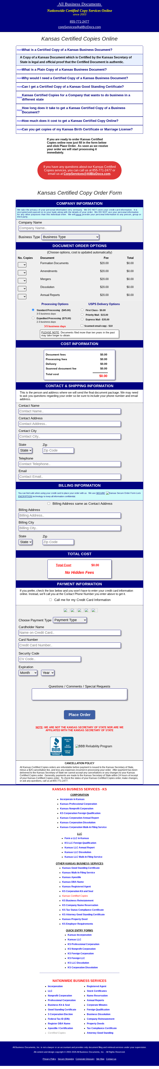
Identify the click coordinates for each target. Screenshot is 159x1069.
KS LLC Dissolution (78, 962)
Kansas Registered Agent (76, 886)
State (22, 445)
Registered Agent (96, 986)
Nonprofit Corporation (60, 995)
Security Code (29, 653)
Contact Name (29, 405)
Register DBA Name (59, 1023)
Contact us (111, 1059)
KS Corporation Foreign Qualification (80, 813)
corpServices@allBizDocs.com (79, 27)
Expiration (26, 667)
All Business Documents (79, 4)
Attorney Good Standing (100, 1033)
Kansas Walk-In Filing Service (78, 872)
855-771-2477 (79, 21)
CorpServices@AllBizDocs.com (87, 173)
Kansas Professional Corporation (78, 804)
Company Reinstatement (100, 1019)
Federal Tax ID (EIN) (59, 1019)
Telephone (26, 458)
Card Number (28, 640)
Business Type (29, 237)
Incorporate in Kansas (72, 799)
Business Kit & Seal (59, 1005)
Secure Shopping (66, 1059)
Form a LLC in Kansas (77, 838)
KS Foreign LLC (76, 958)
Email (23, 471)
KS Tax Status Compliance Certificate (83, 910)
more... (20, 50)
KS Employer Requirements (77, 923)
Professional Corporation (62, 1000)
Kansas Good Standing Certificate (81, 868)
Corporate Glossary (85, 1059)
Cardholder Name (31, 627)
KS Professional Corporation (83, 944)
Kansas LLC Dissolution (78, 852)
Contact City (28, 431)
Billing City (26, 522)
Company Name (30, 222)
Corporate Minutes (97, 1005)
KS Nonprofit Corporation (82, 949)
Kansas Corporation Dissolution (77, 822)
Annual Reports (95, 1000)
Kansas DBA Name (73, 882)
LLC (50, 991)
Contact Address (31, 418)
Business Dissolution (98, 1014)
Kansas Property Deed (74, 919)
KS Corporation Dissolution (83, 967)
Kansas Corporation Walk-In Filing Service (83, 827)
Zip (45, 445)
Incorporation (55, 986)
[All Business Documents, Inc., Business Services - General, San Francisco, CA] (61, 754)
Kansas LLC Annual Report (80, 847)
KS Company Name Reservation (80, 905)
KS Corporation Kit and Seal (77, 891)
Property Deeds (95, 1023)
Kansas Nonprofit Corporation (76, 808)
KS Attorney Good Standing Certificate (83, 914)
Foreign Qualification (98, 1009)
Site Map (100, 1059)
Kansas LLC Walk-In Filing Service (83, 857)
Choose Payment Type (35, 620)
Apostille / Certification (60, 1028)
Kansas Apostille (71, 877)
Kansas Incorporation (80, 935)
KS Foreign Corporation (81, 953)
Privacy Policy (49, 1059)
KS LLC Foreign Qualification (80, 843)
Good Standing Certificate (62, 1009)
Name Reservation (97, 995)
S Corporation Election (60, 1014)
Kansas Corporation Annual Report (79, 818)
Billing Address (29, 510)
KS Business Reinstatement (77, 900)
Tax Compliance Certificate (102, 1028)
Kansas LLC (74, 939)
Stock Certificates (97, 991)
